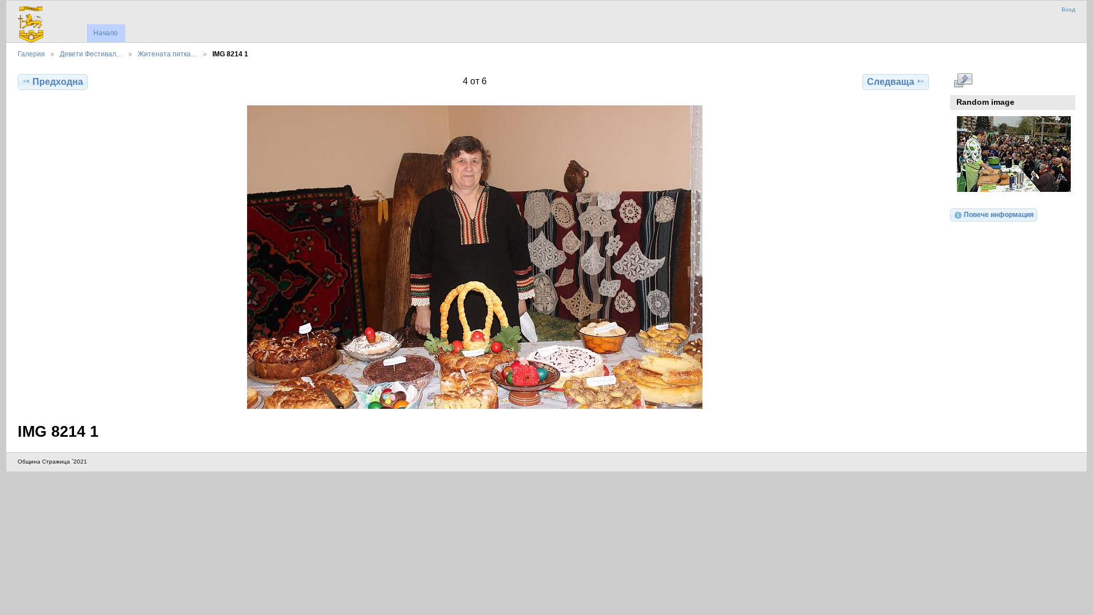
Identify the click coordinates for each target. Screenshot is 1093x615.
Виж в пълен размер (963, 80)
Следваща (890, 82)
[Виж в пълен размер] (474, 257)
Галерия (31, 54)
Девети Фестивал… (91, 54)
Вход (1068, 9)
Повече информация (999, 214)
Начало (105, 33)
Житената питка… (168, 54)
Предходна (57, 82)
